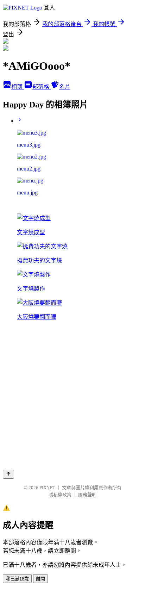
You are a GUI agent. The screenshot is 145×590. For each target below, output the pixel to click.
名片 (64, 87)
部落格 (41, 87)
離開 (40, 579)
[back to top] (8, 474)
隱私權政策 (60, 494)
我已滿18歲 (17, 579)
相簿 (17, 87)
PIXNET (47, 487)
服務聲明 (87, 494)
